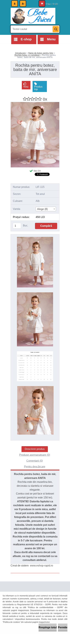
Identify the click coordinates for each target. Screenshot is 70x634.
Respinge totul (48, 627)
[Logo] (33, 16)
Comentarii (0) (34, 460)
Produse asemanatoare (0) (34, 454)
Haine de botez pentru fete (40, 53)
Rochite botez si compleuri (27, 55)
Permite (62, 627)
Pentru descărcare (34, 466)
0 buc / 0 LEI (52, 4)
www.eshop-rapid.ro (41, 565)
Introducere (20, 53)
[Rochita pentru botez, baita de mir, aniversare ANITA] (35, 103)
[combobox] (46, 209)
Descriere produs (35, 449)
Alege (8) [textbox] (42, 209)
